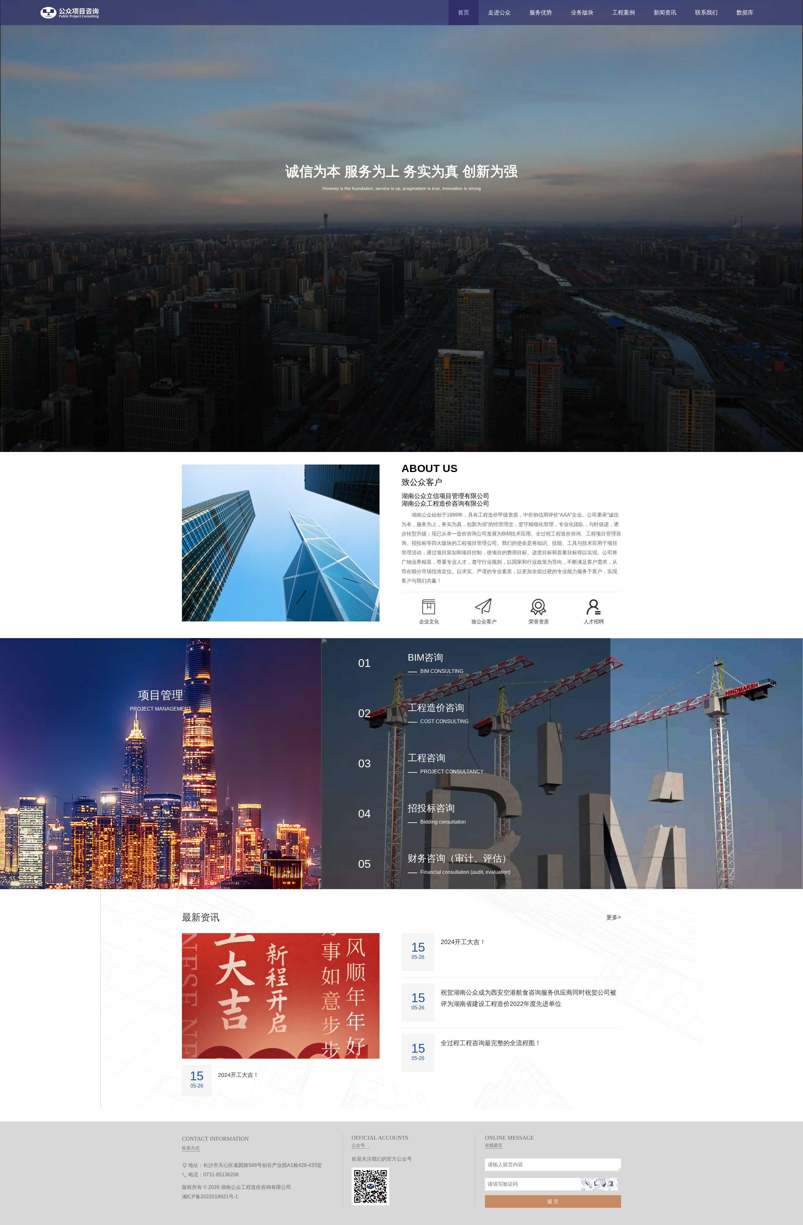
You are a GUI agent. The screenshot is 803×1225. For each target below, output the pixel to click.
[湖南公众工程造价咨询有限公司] (70, 17)
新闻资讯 (665, 12)
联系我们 (706, 12)
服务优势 (540, 12)
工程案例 (623, 12)
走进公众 (499, 12)
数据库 (745, 12)
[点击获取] (599, 1184)
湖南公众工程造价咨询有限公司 (256, 1187)
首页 (463, 12)
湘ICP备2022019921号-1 (210, 1196)
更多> (613, 917)
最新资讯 (201, 917)
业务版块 (582, 12)
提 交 (553, 1201)
